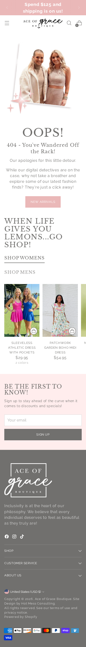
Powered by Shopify (20, 617)
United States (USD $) (25, 592)
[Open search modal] (69, 23)
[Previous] (7, 7)
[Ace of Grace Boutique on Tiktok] (22, 537)
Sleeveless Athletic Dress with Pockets (22, 347)
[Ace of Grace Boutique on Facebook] (7, 537)
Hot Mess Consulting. (38, 603)
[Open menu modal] (7, 23)
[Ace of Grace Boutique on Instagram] (15, 537)
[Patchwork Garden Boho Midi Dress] (60, 310)
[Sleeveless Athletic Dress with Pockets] (21, 310)
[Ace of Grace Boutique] (43, 23)
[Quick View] (33, 331)
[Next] (79, 7)
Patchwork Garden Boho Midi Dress (60, 347)
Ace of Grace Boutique (53, 599)
